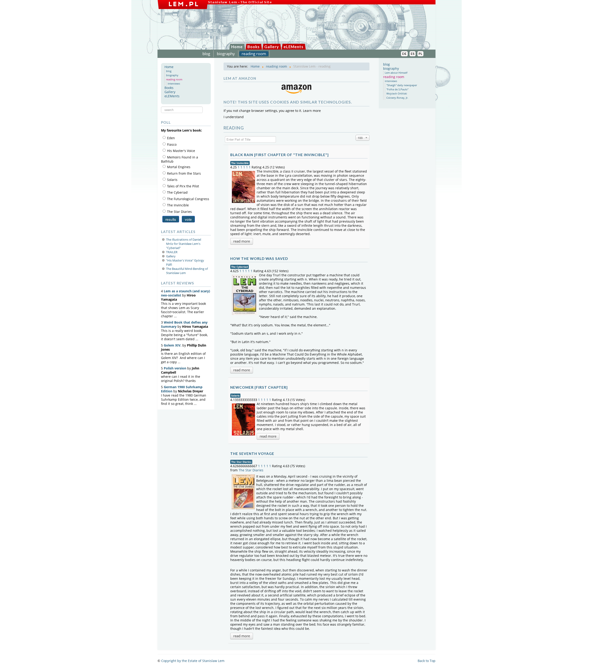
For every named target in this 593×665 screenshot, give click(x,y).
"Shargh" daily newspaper (401, 85)
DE (404, 54)
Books (253, 46)
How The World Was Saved (259, 258)
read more (241, 241)
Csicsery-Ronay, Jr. (397, 97)
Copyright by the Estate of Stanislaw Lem (192, 661)
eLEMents (293, 46)
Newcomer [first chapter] (259, 387)
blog (206, 53)
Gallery (271, 46)
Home (237, 46)
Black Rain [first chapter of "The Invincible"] (279, 155)
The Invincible (240, 163)
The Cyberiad (239, 266)
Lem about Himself (396, 72)
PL (420, 54)
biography (226, 53)
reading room (254, 53)
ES (412, 54)
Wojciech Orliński (396, 93)
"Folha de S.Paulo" (397, 89)
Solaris (235, 395)
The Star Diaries (241, 461)
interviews (174, 83)
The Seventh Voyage (252, 453)
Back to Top (426, 661)
